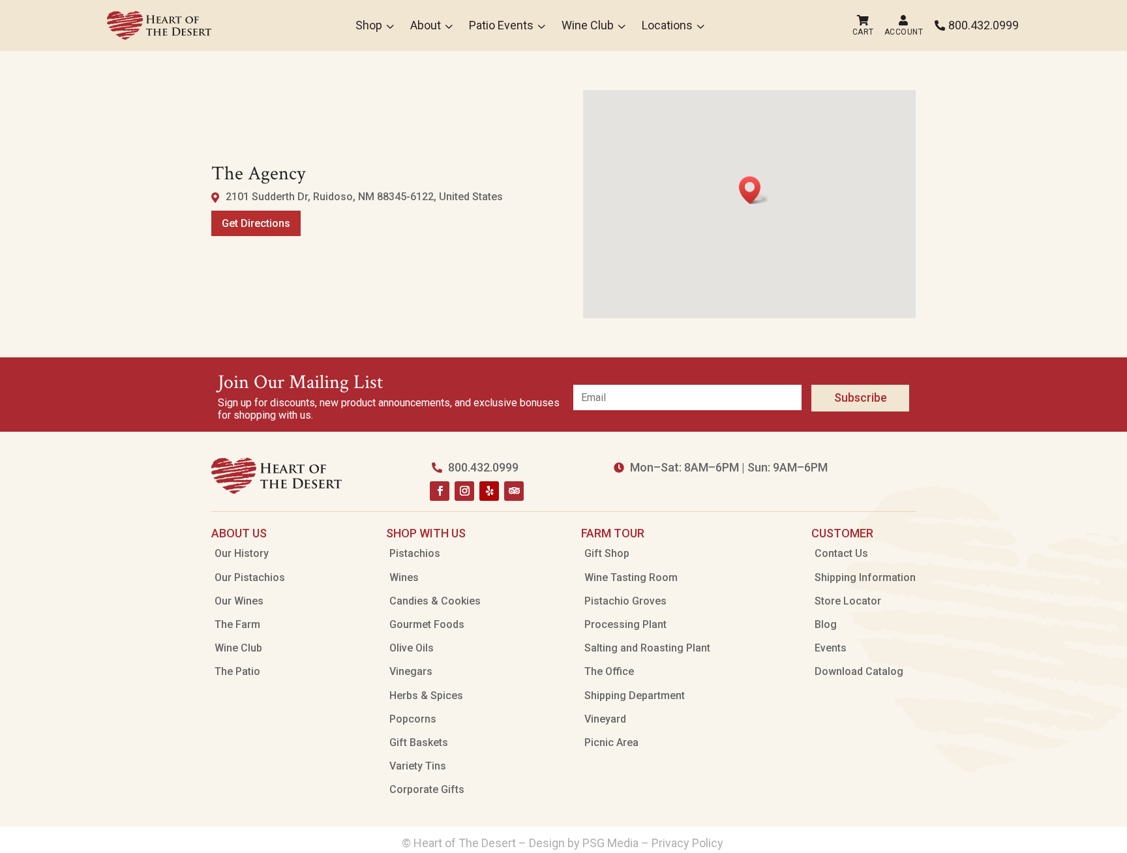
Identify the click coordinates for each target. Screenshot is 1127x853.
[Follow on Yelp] (489, 491)
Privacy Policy (689, 843)
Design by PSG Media (584, 843)
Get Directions (256, 223)
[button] (754, 190)
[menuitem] (159, 25)
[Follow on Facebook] (439, 491)
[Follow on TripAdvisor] (514, 491)
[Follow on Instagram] (464, 491)
